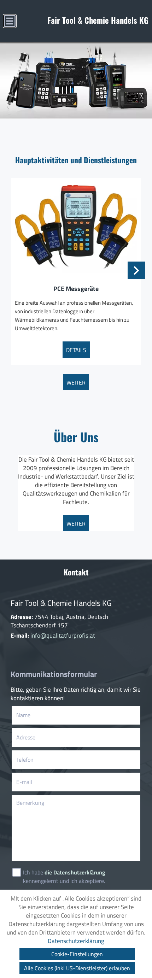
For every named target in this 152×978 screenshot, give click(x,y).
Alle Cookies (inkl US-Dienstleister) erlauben (77, 968)
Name (34, 715)
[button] (136, 270)
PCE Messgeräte (76, 288)
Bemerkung (30, 802)
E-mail (35, 782)
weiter (76, 382)
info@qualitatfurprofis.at (62, 635)
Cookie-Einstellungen (77, 954)
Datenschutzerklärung (76, 940)
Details (76, 350)
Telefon (35, 759)
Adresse (25, 737)
